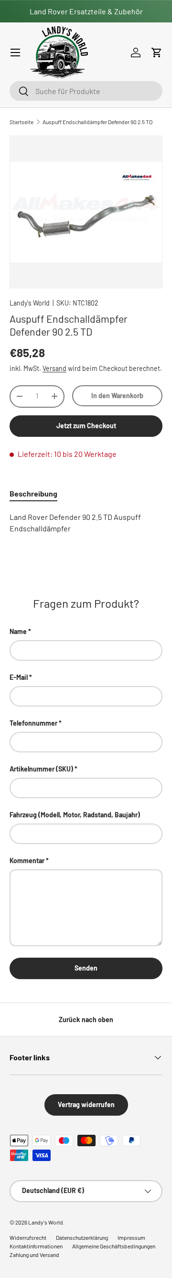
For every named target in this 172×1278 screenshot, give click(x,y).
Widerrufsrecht (28, 1237)
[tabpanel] (86, 522)
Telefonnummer (33, 723)
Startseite (21, 122)
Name (18, 631)
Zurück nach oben (86, 1019)
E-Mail (19, 677)
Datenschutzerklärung (82, 1237)
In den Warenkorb (117, 395)
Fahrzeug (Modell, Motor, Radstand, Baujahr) (75, 815)
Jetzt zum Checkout (86, 426)
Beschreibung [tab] (33, 493)
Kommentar (27, 860)
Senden (86, 968)
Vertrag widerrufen (86, 1104)
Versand (54, 368)
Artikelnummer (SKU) (41, 769)
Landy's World (30, 303)
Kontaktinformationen (36, 1246)
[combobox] (86, 91)
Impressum (131, 1237)
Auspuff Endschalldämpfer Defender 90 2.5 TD (97, 122)
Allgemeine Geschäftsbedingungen (113, 1246)
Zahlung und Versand (34, 1254)
